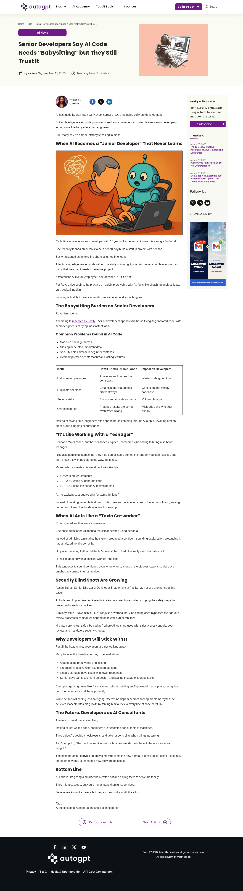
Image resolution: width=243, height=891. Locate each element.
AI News (42, 32)
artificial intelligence (106, 807)
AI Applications (65, 807)
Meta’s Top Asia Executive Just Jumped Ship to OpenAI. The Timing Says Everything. (208, 179)
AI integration (84, 807)
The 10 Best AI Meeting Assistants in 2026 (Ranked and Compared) (208, 150)
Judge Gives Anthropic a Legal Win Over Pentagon (208, 164)
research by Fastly (83, 321)
